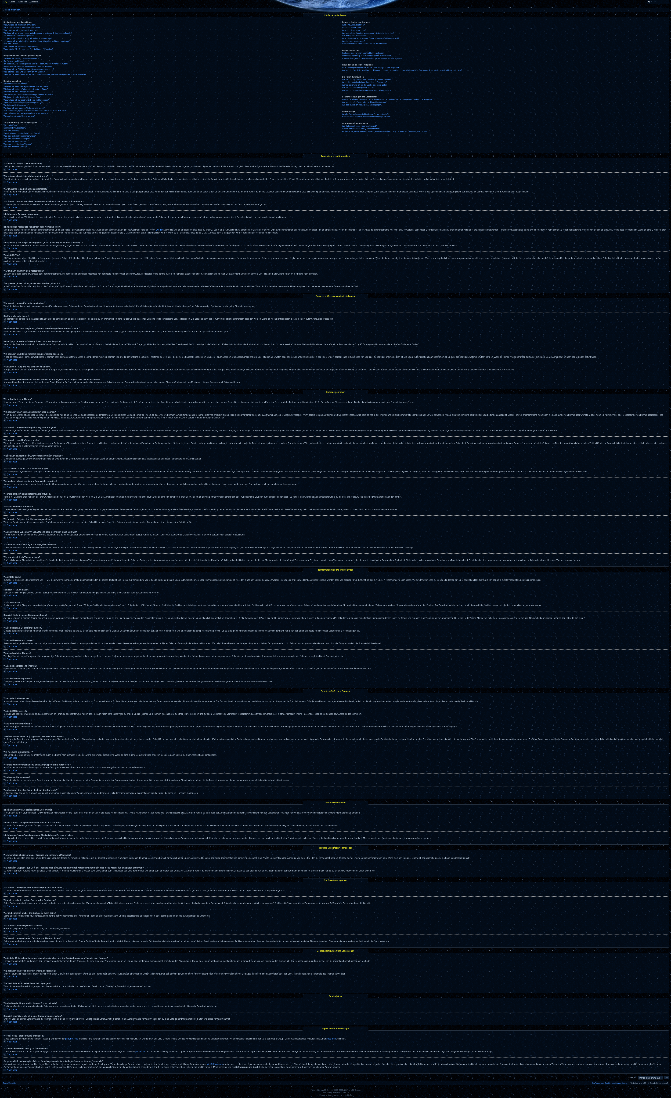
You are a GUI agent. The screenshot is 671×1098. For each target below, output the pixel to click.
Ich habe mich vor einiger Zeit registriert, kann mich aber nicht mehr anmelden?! (37, 41)
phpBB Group (71, 1039)
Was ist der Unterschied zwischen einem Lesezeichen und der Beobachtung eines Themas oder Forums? (387, 99)
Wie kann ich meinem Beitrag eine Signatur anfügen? (25, 89)
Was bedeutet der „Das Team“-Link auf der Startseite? (365, 44)
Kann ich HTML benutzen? (14, 128)
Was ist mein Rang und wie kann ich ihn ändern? (24, 72)
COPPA (159, 230)
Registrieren (22, 2)
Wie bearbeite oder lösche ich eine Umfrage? (22, 97)
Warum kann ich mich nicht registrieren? (20, 46)
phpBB (323, 1090)
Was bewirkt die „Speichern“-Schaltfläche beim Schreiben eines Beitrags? (34, 111)
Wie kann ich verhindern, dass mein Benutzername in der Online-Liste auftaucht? (37, 33)
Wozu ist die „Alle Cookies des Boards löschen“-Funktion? (28, 49)
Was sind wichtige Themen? (15, 141)
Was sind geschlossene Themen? (17, 144)
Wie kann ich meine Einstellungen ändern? (21, 58)
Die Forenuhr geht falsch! (14, 61)
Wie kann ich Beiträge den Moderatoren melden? (24, 108)
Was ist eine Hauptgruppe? (353, 41)
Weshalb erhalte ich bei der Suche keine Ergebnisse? (364, 82)
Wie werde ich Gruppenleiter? (354, 36)
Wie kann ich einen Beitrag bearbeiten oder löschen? (25, 86)
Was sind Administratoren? (353, 25)
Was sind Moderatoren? (352, 28)
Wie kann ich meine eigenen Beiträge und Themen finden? (366, 90)
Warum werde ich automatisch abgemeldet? (22, 30)
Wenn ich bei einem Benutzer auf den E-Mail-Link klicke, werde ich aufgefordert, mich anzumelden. (45, 74)
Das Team (596, 1083)
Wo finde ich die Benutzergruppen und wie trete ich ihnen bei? (368, 33)
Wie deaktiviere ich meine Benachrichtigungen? (362, 105)
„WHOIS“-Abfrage (214, 1064)
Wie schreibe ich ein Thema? (15, 84)
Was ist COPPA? (10, 44)
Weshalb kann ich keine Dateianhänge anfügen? (23, 102)
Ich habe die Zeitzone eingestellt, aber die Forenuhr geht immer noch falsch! (35, 64)
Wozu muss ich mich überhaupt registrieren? (22, 28)
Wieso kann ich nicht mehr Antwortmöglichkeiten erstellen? (28, 94)
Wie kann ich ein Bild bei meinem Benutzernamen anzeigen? (28, 69)
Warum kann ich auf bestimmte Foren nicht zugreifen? (26, 100)
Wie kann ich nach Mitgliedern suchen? (358, 87)
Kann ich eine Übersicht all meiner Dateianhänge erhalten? (366, 117)
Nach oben (12, 169)
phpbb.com (140, 1051)
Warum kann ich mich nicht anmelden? (19, 25)
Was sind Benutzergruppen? (354, 30)
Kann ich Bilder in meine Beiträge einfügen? (21, 133)
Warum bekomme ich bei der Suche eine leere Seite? (364, 85)
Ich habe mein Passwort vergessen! (18, 36)
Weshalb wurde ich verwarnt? (16, 105)
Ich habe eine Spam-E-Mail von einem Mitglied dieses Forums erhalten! (372, 58)
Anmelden (33, 2)
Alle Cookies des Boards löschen (614, 1083)
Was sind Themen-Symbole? (15, 147)
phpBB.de (331, 1039)
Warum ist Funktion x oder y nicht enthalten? (361, 129)
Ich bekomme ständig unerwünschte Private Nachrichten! (366, 55)
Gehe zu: (632, 1078)
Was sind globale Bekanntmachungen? (19, 136)
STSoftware (337, 1092)
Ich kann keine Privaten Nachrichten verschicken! (363, 53)
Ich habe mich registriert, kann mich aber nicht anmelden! (27, 38)
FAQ (5, 2)
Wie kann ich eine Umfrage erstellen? (19, 92)
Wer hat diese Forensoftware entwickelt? (359, 126)
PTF (347, 1092)
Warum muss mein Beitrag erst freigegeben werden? (25, 113)
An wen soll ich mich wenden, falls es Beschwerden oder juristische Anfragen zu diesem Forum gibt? (384, 131)
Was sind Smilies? (11, 131)
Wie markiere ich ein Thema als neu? (19, 116)
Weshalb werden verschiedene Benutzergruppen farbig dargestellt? (370, 38)
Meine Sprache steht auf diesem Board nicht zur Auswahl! (27, 66)
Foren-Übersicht (12, 10)
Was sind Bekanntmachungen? (16, 139)
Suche (12, 2)
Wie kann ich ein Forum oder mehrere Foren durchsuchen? (367, 79)
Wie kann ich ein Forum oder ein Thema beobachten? (364, 102)
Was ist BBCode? (10, 125)
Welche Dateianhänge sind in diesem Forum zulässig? (365, 114)
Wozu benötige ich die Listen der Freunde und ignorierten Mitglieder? (371, 68)
